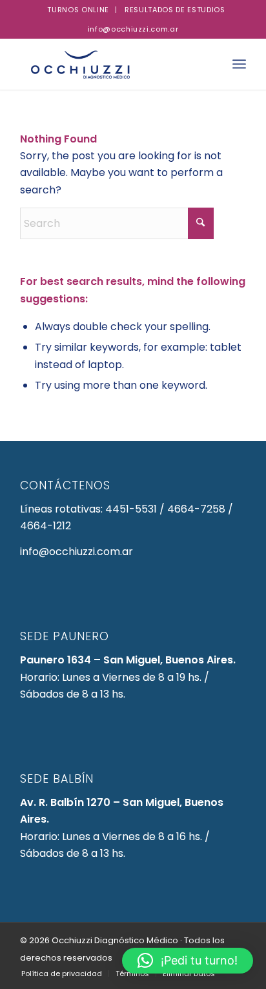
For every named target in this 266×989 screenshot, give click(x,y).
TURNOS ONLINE (78, 10)
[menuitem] (78, 9)
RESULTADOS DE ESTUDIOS (175, 10)
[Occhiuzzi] (110, 64)
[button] (187, 961)
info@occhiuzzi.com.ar (133, 29)
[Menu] (239, 63)
